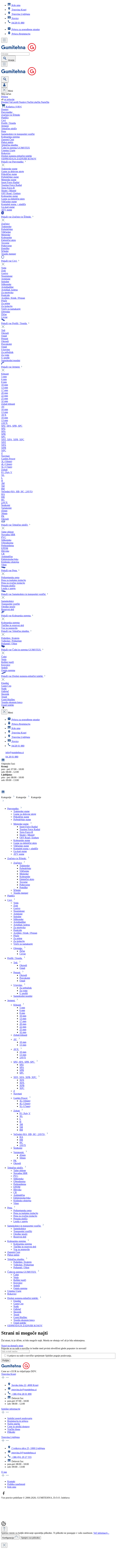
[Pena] (3, 591)
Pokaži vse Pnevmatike (12, 161)
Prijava (4, 96)
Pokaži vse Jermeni (10, 367)
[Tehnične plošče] (3, 567)
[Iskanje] (5, 79)
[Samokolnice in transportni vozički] (3, 612)
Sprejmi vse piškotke (30, 1538)
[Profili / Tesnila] (2, 364)
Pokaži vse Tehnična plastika (15, 631)
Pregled (5, 102)
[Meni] (4, 40)
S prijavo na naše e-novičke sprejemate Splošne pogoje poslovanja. (39, 1355)
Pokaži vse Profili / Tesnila (14, 323)
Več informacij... (101, 1533)
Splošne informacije (10, 1409)
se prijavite (9, 99)
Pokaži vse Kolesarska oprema (16, 615)
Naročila (45, 102)
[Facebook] (3, 1495)
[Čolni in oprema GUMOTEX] (3, 673)
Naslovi (23, 102)
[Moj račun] (4, 85)
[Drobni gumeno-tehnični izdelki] (3, 708)
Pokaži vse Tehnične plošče (14, 525)
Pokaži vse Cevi (9, 261)
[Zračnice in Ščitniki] (2, 258)
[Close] (4, 1545)
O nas (4, 1472)
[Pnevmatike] (2, 213)
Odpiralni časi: (8, 763)
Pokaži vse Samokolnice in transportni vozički (23, 594)
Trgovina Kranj (8, 1374)
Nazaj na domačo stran (12, 1345)
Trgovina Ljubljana (10, 1437)
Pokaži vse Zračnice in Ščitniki (16, 216)
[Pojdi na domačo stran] (20, 51)
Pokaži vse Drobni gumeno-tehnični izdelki (22, 676)
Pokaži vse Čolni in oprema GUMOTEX (21, 649)
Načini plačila (34, 102)
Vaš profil (14, 102)
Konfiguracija (8, 1538)
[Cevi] (3, 320)
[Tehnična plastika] (3, 646)
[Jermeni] (3, 521)
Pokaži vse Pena (9, 570)
